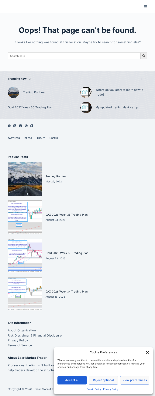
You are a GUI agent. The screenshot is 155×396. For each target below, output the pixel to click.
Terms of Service (20, 345)
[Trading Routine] (13, 92)
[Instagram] (20, 125)
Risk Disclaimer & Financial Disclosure (35, 335)
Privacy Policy (111, 389)
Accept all (72, 380)
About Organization (22, 330)
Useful (54, 138)
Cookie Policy (94, 389)
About (41, 138)
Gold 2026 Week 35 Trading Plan (67, 253)
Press (28, 138)
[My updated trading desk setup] (86, 107)
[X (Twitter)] (14, 125)
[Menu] (145, 6)
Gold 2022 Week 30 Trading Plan (30, 107)
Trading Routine (34, 92)
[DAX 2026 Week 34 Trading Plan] (25, 294)
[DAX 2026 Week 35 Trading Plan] (25, 217)
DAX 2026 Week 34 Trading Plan (67, 291)
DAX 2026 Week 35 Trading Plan (67, 214)
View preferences (134, 380)
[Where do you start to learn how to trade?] (86, 92)
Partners (14, 138)
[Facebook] (9, 125)
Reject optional (103, 380)
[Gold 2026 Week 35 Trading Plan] (25, 256)
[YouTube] (31, 125)
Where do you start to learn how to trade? (119, 92)
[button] (147, 352)
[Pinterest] (26, 125)
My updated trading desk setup (116, 107)
